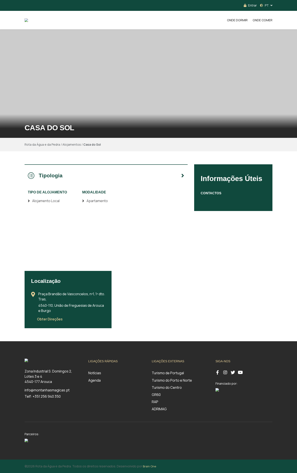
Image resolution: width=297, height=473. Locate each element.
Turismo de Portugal (168, 373)
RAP (155, 401)
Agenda (94, 380)
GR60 (156, 394)
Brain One (149, 466)
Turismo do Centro (167, 387)
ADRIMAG (159, 409)
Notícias (94, 373)
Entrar (252, 5)
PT (267, 5)
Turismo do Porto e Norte (172, 380)
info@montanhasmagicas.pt (47, 390)
